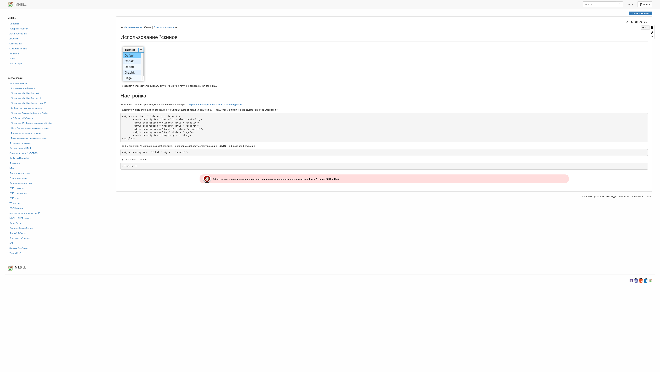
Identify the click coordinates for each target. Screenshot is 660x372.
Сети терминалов (18, 178)
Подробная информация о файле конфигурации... (215, 104)
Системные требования (23, 88)
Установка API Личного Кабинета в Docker (31, 123)
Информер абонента (19, 237)
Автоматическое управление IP (24, 212)
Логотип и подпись (163, 27)
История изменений (19, 28)
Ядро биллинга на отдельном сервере (30, 128)
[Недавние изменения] (631, 21)
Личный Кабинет (17, 232)
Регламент (14, 53)
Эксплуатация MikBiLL (20, 148)
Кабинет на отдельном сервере (26, 108)
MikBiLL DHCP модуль (20, 217)
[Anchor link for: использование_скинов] (182, 36)
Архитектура (15, 63)
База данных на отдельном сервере (29, 138)
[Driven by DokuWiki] (650, 280)
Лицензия (14, 38)
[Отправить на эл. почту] (636, 21)
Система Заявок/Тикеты (21, 227)
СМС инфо (14, 198)
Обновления (15, 43)
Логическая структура (20, 143)
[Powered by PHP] (636, 280)
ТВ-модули (14, 203)
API (11, 242)
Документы (14, 163)
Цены (12, 58)
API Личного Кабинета (22, 118)
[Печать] (640, 21)
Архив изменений (18, 33)
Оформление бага (18, 48)
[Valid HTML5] (641, 280)
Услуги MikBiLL (16, 252)
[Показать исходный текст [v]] (652, 27)
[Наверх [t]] (652, 37)
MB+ (11, 168)
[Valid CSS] (645, 280)
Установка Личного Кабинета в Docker (29, 113)
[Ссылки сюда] (652, 32)
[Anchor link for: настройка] (148, 95)
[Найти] (619, 4)
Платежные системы (19, 173)
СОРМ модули (16, 207)
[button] (631, 4)
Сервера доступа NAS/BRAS (23, 153)
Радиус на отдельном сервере (26, 133)
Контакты (14, 23)
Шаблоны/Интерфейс (20, 158)
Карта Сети (15, 222)
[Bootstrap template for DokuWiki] (631, 280)
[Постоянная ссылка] (645, 21)
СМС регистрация (18, 193)
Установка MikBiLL (18, 83)
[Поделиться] (627, 21)
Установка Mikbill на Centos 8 (25, 93)
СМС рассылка (16, 188)
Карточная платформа (20, 183)
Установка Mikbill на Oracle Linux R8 (28, 103)
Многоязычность (133, 27)
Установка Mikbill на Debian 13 (26, 98)
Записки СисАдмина (19, 247)
